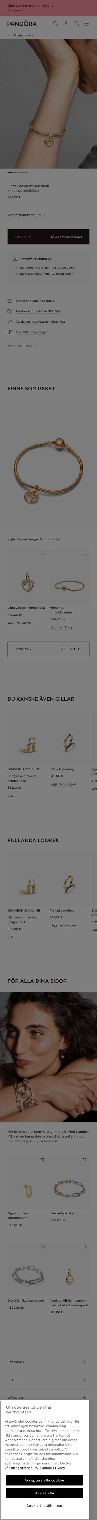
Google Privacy (52, 1468)
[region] (44, 1460)
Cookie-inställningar (44, 1505)
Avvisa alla (44, 1493)
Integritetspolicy (24, 1468)
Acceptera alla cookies (44, 1480)
